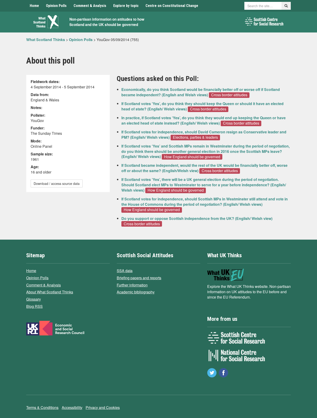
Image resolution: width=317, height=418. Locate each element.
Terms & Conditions (42, 407)
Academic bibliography (136, 292)
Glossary (33, 299)
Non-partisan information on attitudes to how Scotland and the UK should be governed (106, 22)
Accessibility (72, 407)
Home (34, 5)
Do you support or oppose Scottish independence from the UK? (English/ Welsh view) (196, 218)
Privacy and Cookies (103, 407)
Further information (132, 285)
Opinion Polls (56, 5)
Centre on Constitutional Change (172, 5)
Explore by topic (126, 5)
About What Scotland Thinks (49, 292)
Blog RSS (34, 306)
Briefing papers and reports (139, 277)
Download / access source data (57, 183)
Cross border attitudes (229, 94)
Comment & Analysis (90, 5)
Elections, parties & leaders (195, 137)
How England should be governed (192, 156)
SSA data (125, 270)
